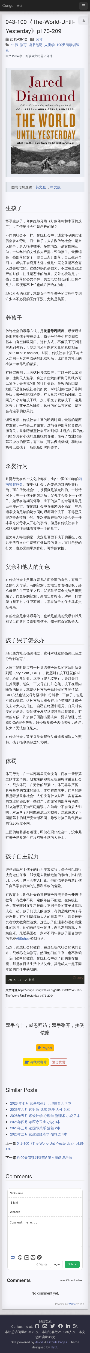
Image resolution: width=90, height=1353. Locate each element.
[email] (44, 1326)
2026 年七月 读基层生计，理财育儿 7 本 (41, 1103)
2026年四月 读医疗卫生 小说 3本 (35, 1121)
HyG (54, 1347)
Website (15, 1212)
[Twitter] (52, 1326)
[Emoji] (20, 1257)
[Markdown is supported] (13, 1257)
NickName (16, 1193)
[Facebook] (60, 1326)
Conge (7, 5)
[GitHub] (37, 1326)
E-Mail (14, 1202)
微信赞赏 (59, 1061)
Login (56, 1264)
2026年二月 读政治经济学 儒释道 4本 (38, 1134)
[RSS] (75, 1326)
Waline (72, 1304)
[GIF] (26, 1257)
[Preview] (39, 1257)
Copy (80, 977)
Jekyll (39, 1342)
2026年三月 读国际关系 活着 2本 (35, 1127)
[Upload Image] (33, 1257)
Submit (72, 1264)
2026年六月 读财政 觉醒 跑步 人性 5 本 (40, 1109)
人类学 (49, 44)
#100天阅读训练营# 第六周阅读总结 (44, 1157)
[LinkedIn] (68, 1326)
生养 (14, 44)
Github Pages (57, 1342)
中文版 (55, 186)
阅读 (39, 39)
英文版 (41, 186)
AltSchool (23, 938)
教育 (23, 44)
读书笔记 (35, 44)
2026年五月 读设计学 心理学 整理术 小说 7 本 (45, 1115)
